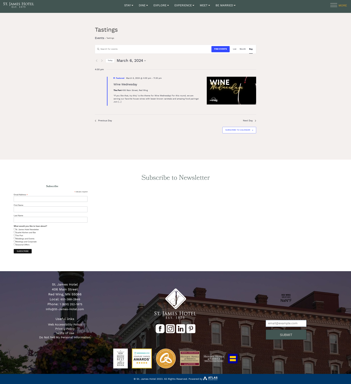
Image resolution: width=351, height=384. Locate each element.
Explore (159, 5)
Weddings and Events (24, 239)
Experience (183, 5)
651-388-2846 (70, 299)
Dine (142, 5)
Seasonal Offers (22, 245)
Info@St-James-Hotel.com (65, 309)
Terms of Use (65, 333)
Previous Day (105, 120)
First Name (18, 205)
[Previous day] (96, 60)
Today (110, 60)
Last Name (18, 215)
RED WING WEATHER (286, 308)
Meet (204, 5)
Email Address (21, 194)
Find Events (220, 49)
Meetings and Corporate (26, 242)
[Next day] (102, 60)
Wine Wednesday (125, 84)
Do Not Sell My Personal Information (64, 337)
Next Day (248, 120)
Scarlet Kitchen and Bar (25, 232)
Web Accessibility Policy (65, 324)
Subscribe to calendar (237, 130)
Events (99, 38)
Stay (127, 5)
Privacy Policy (65, 329)
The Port (19, 235)
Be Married (224, 5)
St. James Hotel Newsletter (27, 229)
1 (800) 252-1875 (71, 304)
